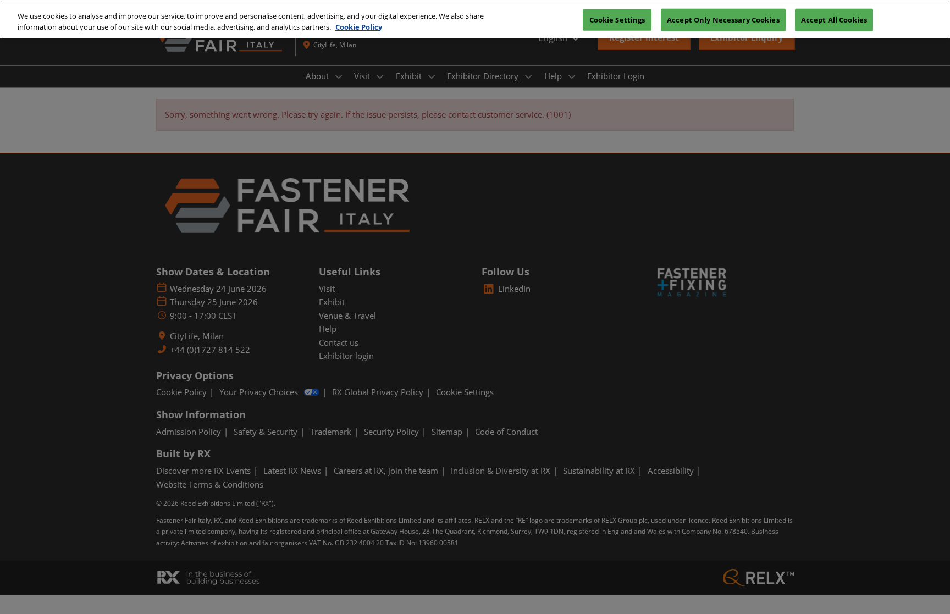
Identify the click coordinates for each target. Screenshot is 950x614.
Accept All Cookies (834, 19)
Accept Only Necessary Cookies (723, 19)
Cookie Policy (358, 27)
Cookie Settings (617, 19)
